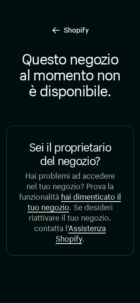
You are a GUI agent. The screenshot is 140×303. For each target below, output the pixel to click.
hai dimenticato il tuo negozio (74, 201)
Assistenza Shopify (81, 232)
